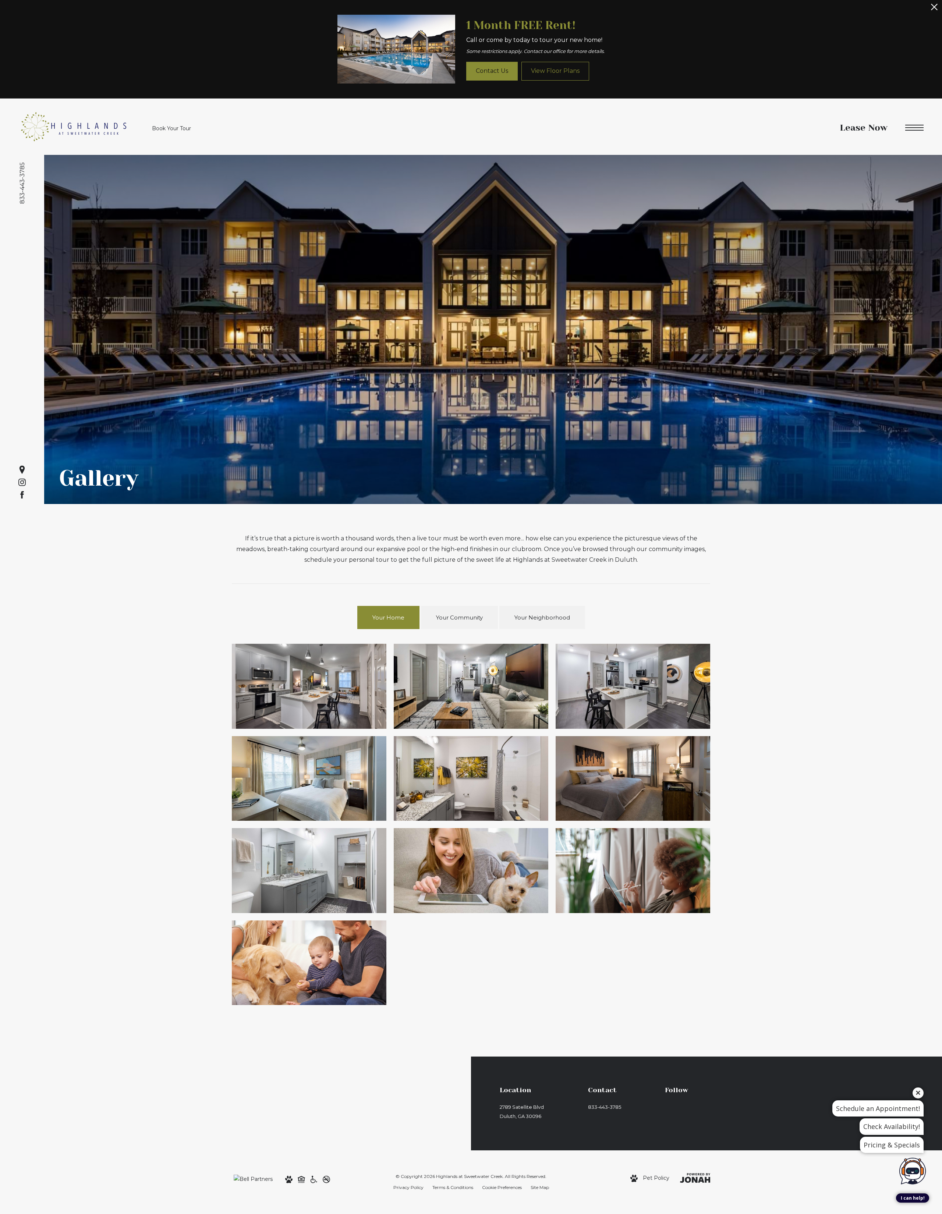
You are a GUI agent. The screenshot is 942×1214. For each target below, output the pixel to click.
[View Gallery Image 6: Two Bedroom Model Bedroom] (633, 778)
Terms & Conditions (452, 1187)
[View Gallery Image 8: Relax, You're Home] (471, 870)
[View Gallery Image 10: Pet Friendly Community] (309, 962)
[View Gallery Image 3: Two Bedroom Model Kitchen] (633, 686)
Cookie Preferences (502, 1187)
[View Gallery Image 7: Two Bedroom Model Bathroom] (309, 870)
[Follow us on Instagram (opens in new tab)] (22, 482)
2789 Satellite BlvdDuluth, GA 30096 (522, 1111)
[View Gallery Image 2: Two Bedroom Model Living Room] (471, 686)
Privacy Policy (408, 1187)
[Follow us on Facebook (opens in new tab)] (22, 494)
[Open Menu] (914, 128)
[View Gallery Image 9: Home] (633, 870)
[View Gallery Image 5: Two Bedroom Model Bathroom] (471, 778)
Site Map (540, 1187)
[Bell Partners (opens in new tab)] (253, 1178)
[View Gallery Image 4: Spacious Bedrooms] (309, 778)
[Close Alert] (934, 9)
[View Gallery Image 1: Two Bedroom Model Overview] (309, 686)
